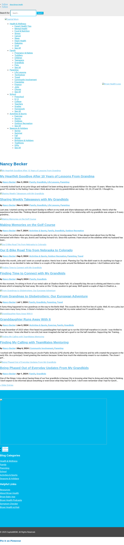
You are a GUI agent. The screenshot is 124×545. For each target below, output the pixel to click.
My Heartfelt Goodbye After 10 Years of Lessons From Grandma (47, 176)
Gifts (17, 145)
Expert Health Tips (23, 26)
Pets (17, 65)
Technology (20, 75)
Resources (5, 489)
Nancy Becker (9, 182)
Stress (17, 33)
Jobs (17, 87)
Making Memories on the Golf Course (27, 224)
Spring (17, 130)
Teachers (19, 104)
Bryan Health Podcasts (11, 500)
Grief (17, 45)
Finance (18, 84)
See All (18, 48)
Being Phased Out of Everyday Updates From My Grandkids (44, 368)
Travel (17, 77)
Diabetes (19, 43)
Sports (18, 118)
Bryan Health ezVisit (9, 507)
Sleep (17, 38)
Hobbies (18, 121)
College (18, 101)
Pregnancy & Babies (24, 53)
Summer (18, 133)
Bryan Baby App (7, 496)
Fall (16, 135)
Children (18, 58)
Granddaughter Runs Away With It (25, 319)
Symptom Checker (9, 503)
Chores (18, 89)
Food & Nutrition (22, 31)
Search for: (5, 13)
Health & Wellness (18, 23)
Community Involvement (26, 79)
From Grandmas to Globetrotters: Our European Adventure (44, 296)
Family (13, 50)
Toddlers (19, 55)
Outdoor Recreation (23, 123)
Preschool (19, 96)
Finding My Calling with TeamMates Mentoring (34, 342)
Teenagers (19, 60)
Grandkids (19, 62)
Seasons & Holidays (19, 128)
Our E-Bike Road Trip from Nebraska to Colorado (36, 250)
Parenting (14, 70)
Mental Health (21, 28)
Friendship (19, 82)
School (13, 94)
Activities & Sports (18, 113)
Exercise (18, 116)
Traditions (19, 143)
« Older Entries (6, 385)
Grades (18, 106)
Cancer (18, 36)
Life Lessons (20, 72)
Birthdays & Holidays (24, 140)
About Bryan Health (16, 4)
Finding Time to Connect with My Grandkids (32, 273)
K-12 (17, 99)
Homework (20, 109)
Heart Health (20, 41)
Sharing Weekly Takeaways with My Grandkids (34, 199)
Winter (17, 138)
